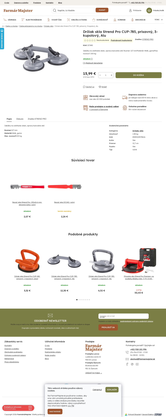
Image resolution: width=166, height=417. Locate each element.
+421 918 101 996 (137, 3)
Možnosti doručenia (94, 63)
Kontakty (49, 3)
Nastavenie (55, 411)
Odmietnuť (97, 390)
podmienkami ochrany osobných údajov (136, 321)
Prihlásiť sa (108, 327)
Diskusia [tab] (19, 119)
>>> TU (71, 406)
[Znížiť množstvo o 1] (100, 75)
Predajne (37, 3)
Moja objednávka (11, 362)
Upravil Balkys (148, 414)
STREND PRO (147, 39)
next (160, 273)
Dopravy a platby (21, 3)
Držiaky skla (138, 131)
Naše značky (50, 355)
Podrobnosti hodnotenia (121, 40)
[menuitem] (11, 19)
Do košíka (138, 75)
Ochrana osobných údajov (15, 355)
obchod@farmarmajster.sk (142, 359)
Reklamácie (9, 359)
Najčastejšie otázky (53, 352)
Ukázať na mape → (93, 373)
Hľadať (102, 10)
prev (6, 273)
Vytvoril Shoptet (134, 414)
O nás (6, 3)
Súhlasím (112, 390)
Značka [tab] (37, 119)
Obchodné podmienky (13, 352)
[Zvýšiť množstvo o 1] (111, 75)
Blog (60, 3)
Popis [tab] (9, 119)
